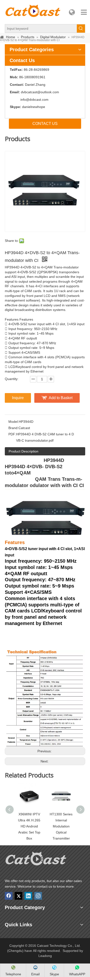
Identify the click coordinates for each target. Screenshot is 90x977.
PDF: (12, 434)
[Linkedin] (28, 896)
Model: (13, 422)
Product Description (23, 451)
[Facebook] (8, 896)
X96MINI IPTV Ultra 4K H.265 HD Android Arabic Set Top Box (29, 826)
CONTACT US (45, 124)
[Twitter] (18, 896)
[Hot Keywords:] (81, 28)
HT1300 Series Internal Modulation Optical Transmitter (61, 826)
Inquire (18, 398)
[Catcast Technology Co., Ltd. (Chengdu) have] (36, 860)
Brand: (13, 428)
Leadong (45, 956)
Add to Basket (60, 398)
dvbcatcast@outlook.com (40, 92)
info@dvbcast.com (34, 99)
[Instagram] (38, 896)
